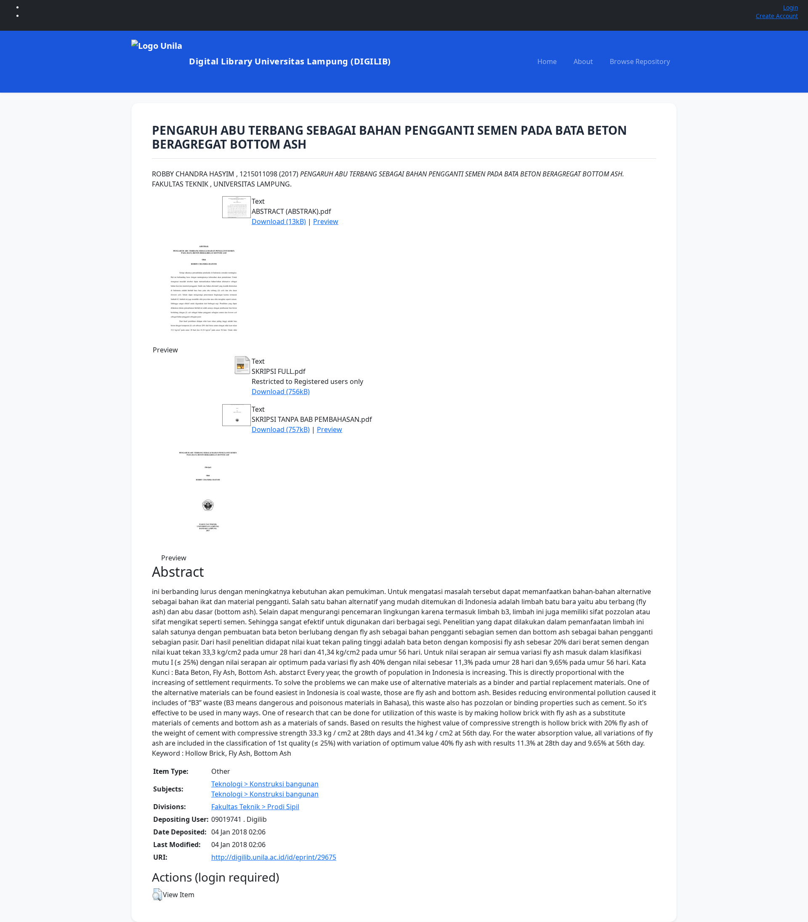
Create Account (777, 16)
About (583, 61)
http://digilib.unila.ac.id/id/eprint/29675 (273, 857)
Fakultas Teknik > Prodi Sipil (255, 806)
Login (790, 7)
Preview (325, 221)
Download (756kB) (281, 391)
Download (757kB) (281, 429)
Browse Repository (640, 61)
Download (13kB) (279, 221)
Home (547, 61)
